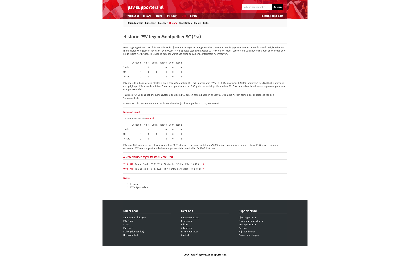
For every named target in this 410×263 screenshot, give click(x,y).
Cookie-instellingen (249, 235)
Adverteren (186, 228)
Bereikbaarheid (135, 23)
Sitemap (243, 228)
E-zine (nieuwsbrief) (133, 231)
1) (203, 164)
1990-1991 (128, 164)
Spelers (197, 23)
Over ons (187, 211)
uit (153, 118)
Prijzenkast (150, 23)
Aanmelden (129, 217)
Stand (126, 224)
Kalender (162, 23)
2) (204, 169)
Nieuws (147, 16)
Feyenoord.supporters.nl (251, 221)
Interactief (172, 16)
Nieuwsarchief (130, 235)
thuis (148, 118)
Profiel (193, 16)
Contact (185, 235)
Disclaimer (186, 221)
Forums (158, 16)
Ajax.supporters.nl (248, 217)
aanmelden (277, 16)
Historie (173, 23)
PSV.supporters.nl (247, 224)
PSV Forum (128, 221)
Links (206, 23)
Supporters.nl (248, 211)
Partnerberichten (189, 231)
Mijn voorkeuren (247, 231)
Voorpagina (133, 16)
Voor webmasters (190, 217)
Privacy (185, 224)
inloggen (265, 16)
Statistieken (185, 23)
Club (183, 16)
